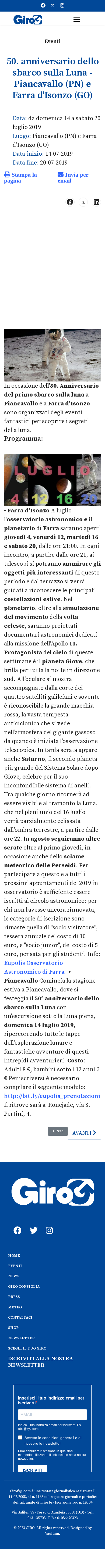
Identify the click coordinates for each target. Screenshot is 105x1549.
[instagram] (48, 1224)
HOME (14, 1255)
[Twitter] (53, 6)
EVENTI (15, 1266)
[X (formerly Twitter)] (83, 202)
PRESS (14, 1296)
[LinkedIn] (96, 202)
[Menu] (77, 20)
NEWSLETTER (21, 1338)
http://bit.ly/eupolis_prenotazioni (52, 1096)
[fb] (16, 1224)
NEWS (13, 1276)
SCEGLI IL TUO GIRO (27, 1348)
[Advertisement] (52, 270)
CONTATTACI (20, 1317)
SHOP (13, 1327)
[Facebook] (43, 6)
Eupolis (14, 963)
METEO (15, 1307)
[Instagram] (62, 6)
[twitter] (32, 1224)
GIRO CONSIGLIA (24, 1286)
